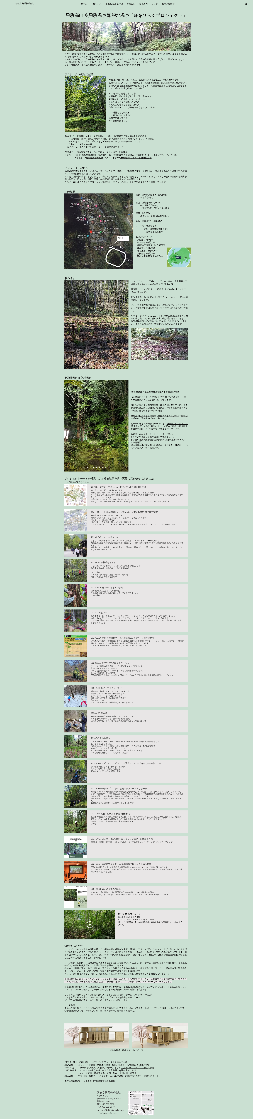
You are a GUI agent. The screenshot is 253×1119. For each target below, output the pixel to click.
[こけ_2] (107, 365)
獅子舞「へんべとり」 (177, 423)
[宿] (90, 467)
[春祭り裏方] (99, 467)
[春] (82, 365)
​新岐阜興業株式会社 (24, 3)
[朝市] (93, 467)
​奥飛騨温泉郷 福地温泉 (78, 377)
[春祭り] (96, 467)
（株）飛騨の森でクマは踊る (120, 136)
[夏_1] (89, 365)
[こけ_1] (104, 365)
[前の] (68, 324)
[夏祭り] (102, 467)
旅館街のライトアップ (168, 416)
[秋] (95, 365)
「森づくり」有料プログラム (134, 1068)
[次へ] (125, 324)
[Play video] (90, 924)
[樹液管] (110, 365)
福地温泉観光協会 (94, 158)
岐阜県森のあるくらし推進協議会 (136, 158)
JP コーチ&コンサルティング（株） (162, 155)
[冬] (98, 365)
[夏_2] (92, 365)
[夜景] (87, 467)
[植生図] (101, 365)
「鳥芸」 (174, 426)
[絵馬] (105, 467)
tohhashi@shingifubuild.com (110, 1110)
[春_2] (85, 365)
